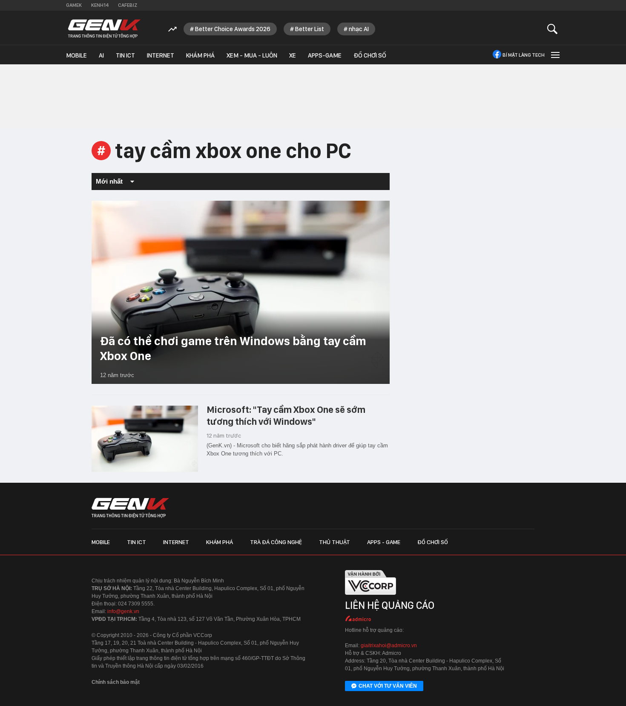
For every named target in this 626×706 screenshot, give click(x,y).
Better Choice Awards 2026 (232, 29)
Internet (160, 55)
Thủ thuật (334, 542)
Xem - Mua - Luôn (252, 55)
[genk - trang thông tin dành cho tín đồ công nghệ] (130, 508)
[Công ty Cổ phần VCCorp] (370, 596)
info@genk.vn (123, 611)
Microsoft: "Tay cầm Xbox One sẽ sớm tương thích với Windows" (286, 415)
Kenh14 (100, 5)
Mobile (76, 55)
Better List (309, 29)
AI (101, 55)
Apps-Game (325, 55)
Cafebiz (127, 5)
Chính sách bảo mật (116, 682)
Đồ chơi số (369, 55)
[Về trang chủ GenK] (104, 28)
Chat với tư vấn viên (388, 686)
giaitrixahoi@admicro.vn (389, 645)
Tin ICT (125, 55)
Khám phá (200, 55)
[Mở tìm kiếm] (552, 28)
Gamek (74, 5)
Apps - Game (383, 542)
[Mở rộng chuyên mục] (554, 54)
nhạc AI (359, 29)
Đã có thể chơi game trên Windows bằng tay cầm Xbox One (233, 348)
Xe (292, 55)
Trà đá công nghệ (276, 542)
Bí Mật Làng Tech (524, 55)
